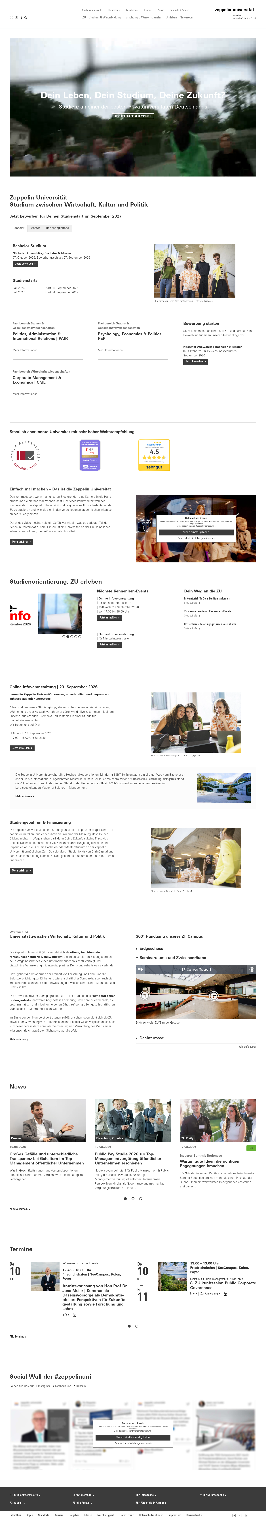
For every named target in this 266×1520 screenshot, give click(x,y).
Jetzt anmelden (108, 617)
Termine (21, 1250)
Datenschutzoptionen (151, 1515)
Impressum (174, 1515)
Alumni (147, 10)
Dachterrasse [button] (152, 1038)
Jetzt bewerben (24, 263)
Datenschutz (127, 1515)
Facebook (60, 1386)
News (18, 1087)
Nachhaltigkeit (105, 1515)
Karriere (59, 1515)
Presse (160, 10)
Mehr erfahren (20, 542)
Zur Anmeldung (82, 1293)
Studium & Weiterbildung (105, 17)
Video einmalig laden (196, 532)
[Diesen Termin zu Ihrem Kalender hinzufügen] (98, 1293)
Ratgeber (74, 1515)
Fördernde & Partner (179, 10)
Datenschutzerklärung (204, 526)
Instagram (44, 1386)
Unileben (171, 17)
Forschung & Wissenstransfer (142, 17)
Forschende (132, 10)
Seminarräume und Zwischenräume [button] (173, 958)
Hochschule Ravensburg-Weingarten (154, 779)
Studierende (114, 10)
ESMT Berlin (121, 774)
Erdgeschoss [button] (151, 949)
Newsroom (186, 17)
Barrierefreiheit (194, 1515)
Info (66, 1293)
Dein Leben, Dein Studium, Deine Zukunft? (133, 96)
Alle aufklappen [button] (247, 1046)
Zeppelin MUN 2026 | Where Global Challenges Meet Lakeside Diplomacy (222, 1294)
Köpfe (29, 1515)
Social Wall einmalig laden (133, 1437)
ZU (84, 17)
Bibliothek (15, 1515)
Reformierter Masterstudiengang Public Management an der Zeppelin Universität (148, 1159)
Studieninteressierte (92, 10)
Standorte (43, 1515)
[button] (234, 1515)
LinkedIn (81, 1386)
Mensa (88, 1515)
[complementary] (21, 18)
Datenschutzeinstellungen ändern (195, 538)
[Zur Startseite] (235, 13)
